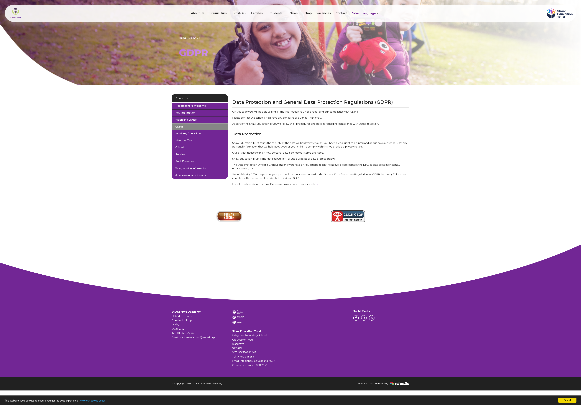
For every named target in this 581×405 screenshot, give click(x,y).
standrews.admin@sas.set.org (197, 337)
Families (257, 13)
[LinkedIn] (364, 318)
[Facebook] (356, 318)
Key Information (185, 112)
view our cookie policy (92, 400)
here (318, 184)
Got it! (567, 400)
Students (276, 13)
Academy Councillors (188, 133)
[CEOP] (348, 216)
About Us (197, 13)
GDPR (179, 126)
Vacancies (324, 13)
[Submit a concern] (229, 216)
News (294, 13)
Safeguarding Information (191, 168)
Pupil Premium (184, 161)
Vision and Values (186, 119)
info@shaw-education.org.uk (257, 360)
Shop (308, 13)
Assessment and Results (190, 175)
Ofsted (179, 147)
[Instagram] (371, 318)
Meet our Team (184, 140)
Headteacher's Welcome (190, 105)
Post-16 (239, 13)
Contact (341, 13)
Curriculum (219, 13)
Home (182, 37)
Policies (180, 154)
